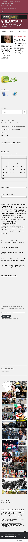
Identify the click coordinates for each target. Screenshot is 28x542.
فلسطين (11, 1)
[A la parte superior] (25, 532)
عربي (15, 41)
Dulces (6, 211)
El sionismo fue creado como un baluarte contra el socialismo (12, 520)
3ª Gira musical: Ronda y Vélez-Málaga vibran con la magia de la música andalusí (13, 266)
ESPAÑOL (21, 211)
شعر (8, 231)
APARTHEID (6, 207)
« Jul (2, 178)
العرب (18, 231)
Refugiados (5, 224)
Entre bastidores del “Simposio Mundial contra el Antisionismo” (12, 513)
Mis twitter (5, 500)
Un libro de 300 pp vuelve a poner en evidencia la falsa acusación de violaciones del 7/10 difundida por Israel (13, 525)
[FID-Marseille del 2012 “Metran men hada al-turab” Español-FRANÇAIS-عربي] (20, 36)
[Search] (2, 11)
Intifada (24, 213)
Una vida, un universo (7, 139)
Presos (3, 222)
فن (1, 233)
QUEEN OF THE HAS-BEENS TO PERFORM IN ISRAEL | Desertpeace (6, 51)
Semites (18, 224)
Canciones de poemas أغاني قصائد (9, 8)
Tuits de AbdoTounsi (7, 502)
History (8, 45)
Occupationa (20, 217)
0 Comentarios (5, 58)
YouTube (21, 228)
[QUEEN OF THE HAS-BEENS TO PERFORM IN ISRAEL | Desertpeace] (7, 39)
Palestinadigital (16, 219)
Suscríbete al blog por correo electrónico (11, 303)
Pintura (23, 219)
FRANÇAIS (4, 213)
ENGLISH (12, 211)
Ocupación (6, 219)
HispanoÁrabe (17, 213)
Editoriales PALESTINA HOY (8, 3)
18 (6, 169)
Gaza (11, 213)
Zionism (4, 230)
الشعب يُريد (9, 229)
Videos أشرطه (4, 1)
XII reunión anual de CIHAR (9, 247)
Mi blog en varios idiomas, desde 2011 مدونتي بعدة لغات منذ (11, 23)
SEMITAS (13, 224)
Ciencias (10, 209)
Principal (17, 40)
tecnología (21, 226)
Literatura (18, 215)
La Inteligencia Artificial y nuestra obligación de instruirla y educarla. (11, 143)
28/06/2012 (17, 52)
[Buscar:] (14, 112)
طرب (6, 231)
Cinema (17, 209)
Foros (3, 45)
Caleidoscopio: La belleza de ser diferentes (13, 126)
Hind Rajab (4, 132)
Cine (14, 209)
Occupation (12, 217)
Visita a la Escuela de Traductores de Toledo (12, 253)
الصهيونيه (22, 231)
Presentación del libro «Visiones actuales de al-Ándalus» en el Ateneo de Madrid (13, 241)
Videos (10, 46)
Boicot (18, 207)
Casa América (24, 207)
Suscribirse (6, 316)
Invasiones (5, 215)
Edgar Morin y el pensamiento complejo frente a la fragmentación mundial (12, 522)
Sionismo (5, 226)
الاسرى (19, 229)
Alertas (23, 204)
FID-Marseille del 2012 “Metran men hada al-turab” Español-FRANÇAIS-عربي (20, 47)
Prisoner (17, 222)
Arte (14, 207)
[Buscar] (24, 112)
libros (12, 215)
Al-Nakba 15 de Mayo (14, 204)
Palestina (17, 1)
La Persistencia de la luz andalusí (10, 129)
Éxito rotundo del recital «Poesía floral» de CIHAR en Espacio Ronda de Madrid (13, 259)
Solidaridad (14, 226)
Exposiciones (18, 39)
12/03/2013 (4, 57)
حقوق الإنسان (13, 231)
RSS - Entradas (5, 371)
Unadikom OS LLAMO (9, 228)
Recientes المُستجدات (6, 5)
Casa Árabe (4, 209)
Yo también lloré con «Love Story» (11, 123)
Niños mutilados (6, 135)
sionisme (23, 224)
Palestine (4, 46)
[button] (14, 386)
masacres (4, 217)
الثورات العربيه (15, 229)
